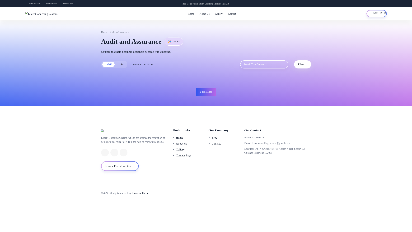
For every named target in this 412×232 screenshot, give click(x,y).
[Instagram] (123, 152)
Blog (214, 137)
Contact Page (183, 155)
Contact (232, 13)
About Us (205, 13)
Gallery (219, 13)
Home (191, 13)
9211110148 (68, 3)
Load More (206, 91)
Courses (174, 41)
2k (51, 3)
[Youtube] (114, 152)
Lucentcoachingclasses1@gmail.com (271, 143)
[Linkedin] (105, 152)
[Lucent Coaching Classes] (41, 14)
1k (34, 3)
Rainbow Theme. (141, 193)
